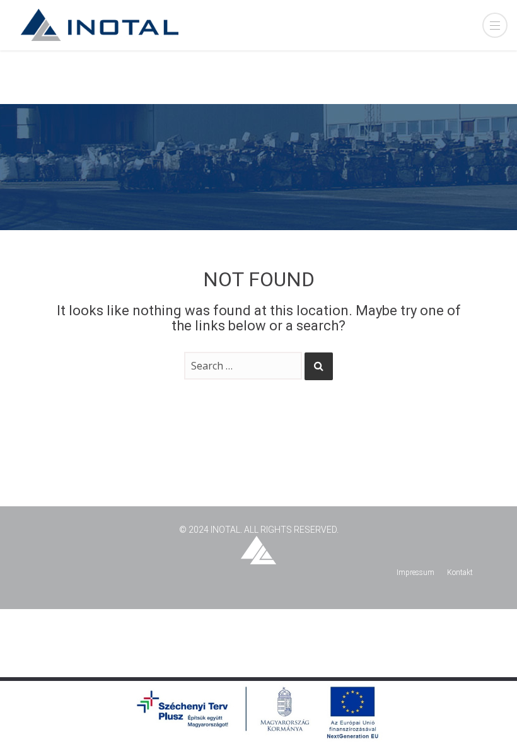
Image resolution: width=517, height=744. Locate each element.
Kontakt (460, 572)
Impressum (415, 572)
